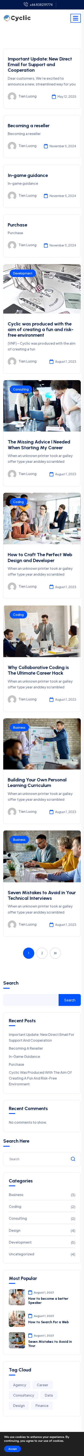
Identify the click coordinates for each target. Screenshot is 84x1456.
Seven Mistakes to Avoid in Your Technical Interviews (42, 895)
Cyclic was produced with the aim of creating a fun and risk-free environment (40, 329)
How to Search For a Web (48, 1322)
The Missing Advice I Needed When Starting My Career (39, 444)
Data (49, 1395)
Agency (19, 1385)
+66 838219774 (41, 4)
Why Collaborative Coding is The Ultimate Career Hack (38, 670)
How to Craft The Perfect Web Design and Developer (40, 557)
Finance (42, 1405)
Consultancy (23, 1395)
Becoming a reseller (29, 126)
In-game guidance (28, 175)
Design (14, 1230)
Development (22, 273)
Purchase (17, 225)
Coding (18, 502)
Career (42, 1385)
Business (19, 727)
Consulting (21, 389)
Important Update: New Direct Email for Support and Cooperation (40, 64)
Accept (12, 1449)
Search (11, 983)
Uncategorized (21, 1254)
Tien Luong (28, 96)
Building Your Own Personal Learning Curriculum (37, 782)
